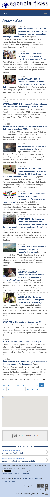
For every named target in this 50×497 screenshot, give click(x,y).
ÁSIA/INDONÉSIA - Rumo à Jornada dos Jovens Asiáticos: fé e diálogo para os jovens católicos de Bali (25, 83)
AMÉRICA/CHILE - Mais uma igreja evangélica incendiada (32, 147)
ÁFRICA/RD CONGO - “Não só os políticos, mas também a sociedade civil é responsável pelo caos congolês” (25, 197)
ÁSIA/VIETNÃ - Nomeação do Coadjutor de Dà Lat (23, 322)
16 (27, 385)
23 (18, 389)
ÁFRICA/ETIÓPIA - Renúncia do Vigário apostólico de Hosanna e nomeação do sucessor (25, 362)
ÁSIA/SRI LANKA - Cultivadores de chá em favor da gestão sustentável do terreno (32, 249)
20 (4, 389)
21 (9, 389)
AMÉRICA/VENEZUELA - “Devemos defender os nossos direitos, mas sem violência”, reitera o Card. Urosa (23, 276)
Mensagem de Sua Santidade (13, 453)
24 (23, 389)
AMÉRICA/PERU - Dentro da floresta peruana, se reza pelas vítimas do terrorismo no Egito (31, 300)
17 (32, 385)
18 (37, 385)
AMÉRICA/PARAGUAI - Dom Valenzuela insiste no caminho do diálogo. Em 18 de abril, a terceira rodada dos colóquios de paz (24, 172)
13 (13, 385)
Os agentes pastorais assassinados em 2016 (18, 461)
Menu (4, 12)
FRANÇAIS (38, 478)
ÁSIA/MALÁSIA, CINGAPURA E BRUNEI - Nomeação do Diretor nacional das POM (25, 127)
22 (14, 389)
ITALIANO (17, 478)
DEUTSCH (5, 481)
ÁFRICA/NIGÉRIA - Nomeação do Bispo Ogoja (22, 341)
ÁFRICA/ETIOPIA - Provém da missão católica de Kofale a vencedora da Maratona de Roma (32, 56)
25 (28, 389)
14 (18, 385)
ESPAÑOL (30, 478)
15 (23, 385)
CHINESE (12, 481)
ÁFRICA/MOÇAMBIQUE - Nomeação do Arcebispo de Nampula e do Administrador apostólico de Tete (25, 105)
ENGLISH (24, 478)
